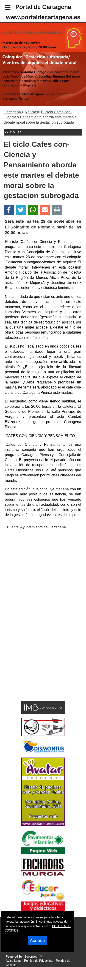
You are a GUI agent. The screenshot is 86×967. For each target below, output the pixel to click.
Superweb (30, 956)
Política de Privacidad (38, 960)
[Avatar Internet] (43, 824)
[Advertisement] (43, 576)
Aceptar (37, 940)
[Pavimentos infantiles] (43, 853)
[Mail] (45, 210)
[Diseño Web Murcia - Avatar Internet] (40, 956)
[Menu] (3, 8)
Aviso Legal (13, 960)
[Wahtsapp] (33, 210)
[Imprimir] (57, 210)
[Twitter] (21, 210)
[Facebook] (9, 210)
